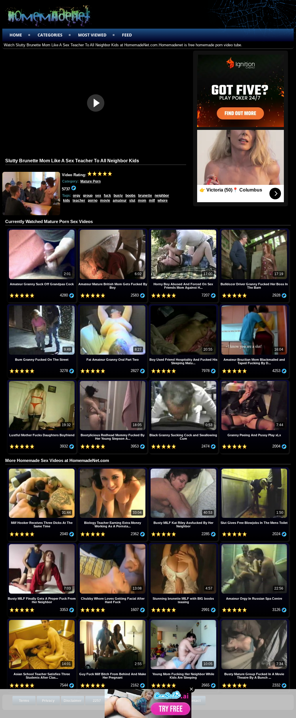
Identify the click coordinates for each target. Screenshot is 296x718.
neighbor (162, 196)
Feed (127, 35)
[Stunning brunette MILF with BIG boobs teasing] (184, 545)
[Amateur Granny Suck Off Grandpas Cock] (42, 230)
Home (16, 35)
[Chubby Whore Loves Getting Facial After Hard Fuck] (113, 545)
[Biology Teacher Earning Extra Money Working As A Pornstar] (113, 469)
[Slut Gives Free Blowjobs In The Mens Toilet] (254, 469)
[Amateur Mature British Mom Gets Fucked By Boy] (113, 230)
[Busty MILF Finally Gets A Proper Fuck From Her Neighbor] (42, 545)
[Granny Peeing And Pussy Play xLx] (254, 382)
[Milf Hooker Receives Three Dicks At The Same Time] (42, 469)
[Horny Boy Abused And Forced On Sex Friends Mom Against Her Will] (184, 230)
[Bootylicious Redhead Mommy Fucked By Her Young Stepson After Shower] (113, 382)
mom (142, 200)
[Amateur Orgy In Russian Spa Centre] (254, 545)
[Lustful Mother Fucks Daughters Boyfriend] (42, 382)
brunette (145, 196)
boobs (130, 196)
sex (98, 196)
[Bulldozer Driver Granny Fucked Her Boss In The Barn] (254, 230)
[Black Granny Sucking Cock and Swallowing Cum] (184, 382)
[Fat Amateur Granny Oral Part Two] (113, 306)
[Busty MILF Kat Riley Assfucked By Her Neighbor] (184, 469)
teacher (79, 200)
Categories (50, 35)
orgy (76, 196)
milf (152, 200)
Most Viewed (92, 35)
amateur (120, 200)
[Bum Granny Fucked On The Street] (42, 306)
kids (66, 200)
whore (163, 200)
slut (132, 200)
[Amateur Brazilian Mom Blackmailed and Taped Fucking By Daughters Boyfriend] (254, 306)
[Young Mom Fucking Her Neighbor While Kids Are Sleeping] (184, 620)
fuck (107, 196)
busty (118, 196)
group (87, 196)
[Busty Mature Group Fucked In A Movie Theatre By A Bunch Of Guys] (254, 620)
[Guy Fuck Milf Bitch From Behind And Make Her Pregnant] (113, 620)
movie (105, 200)
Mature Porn (90, 181)
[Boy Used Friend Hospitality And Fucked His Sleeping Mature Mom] (184, 306)
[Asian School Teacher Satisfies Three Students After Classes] (42, 620)
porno (92, 200)
